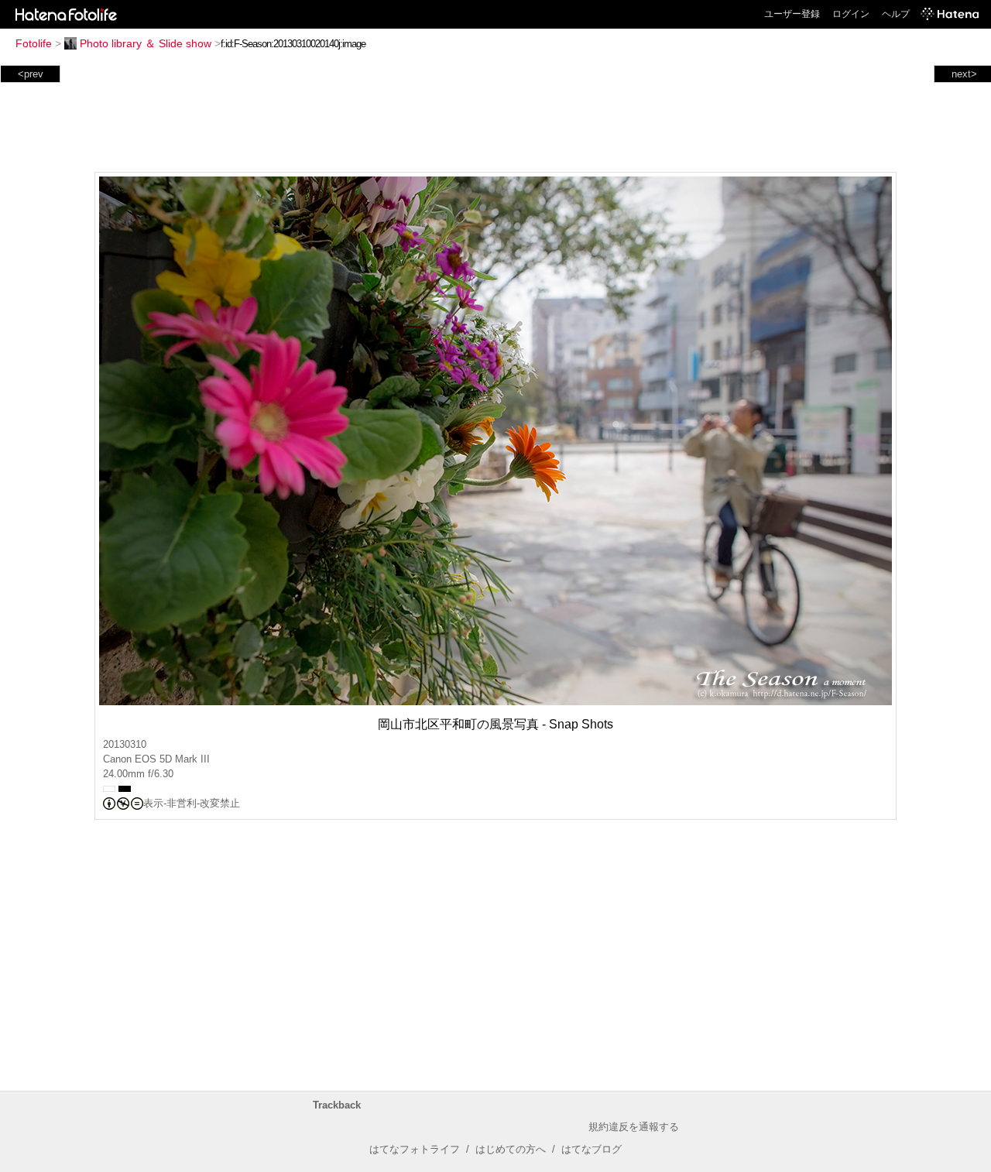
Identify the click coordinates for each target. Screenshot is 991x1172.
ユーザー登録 (792, 14)
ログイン (850, 14)
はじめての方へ (510, 1149)
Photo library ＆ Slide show (145, 43)
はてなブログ (591, 1149)
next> (964, 74)
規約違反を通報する (633, 1127)
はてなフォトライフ (414, 1149)
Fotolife (33, 43)
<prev (30, 74)
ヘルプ (896, 14)
